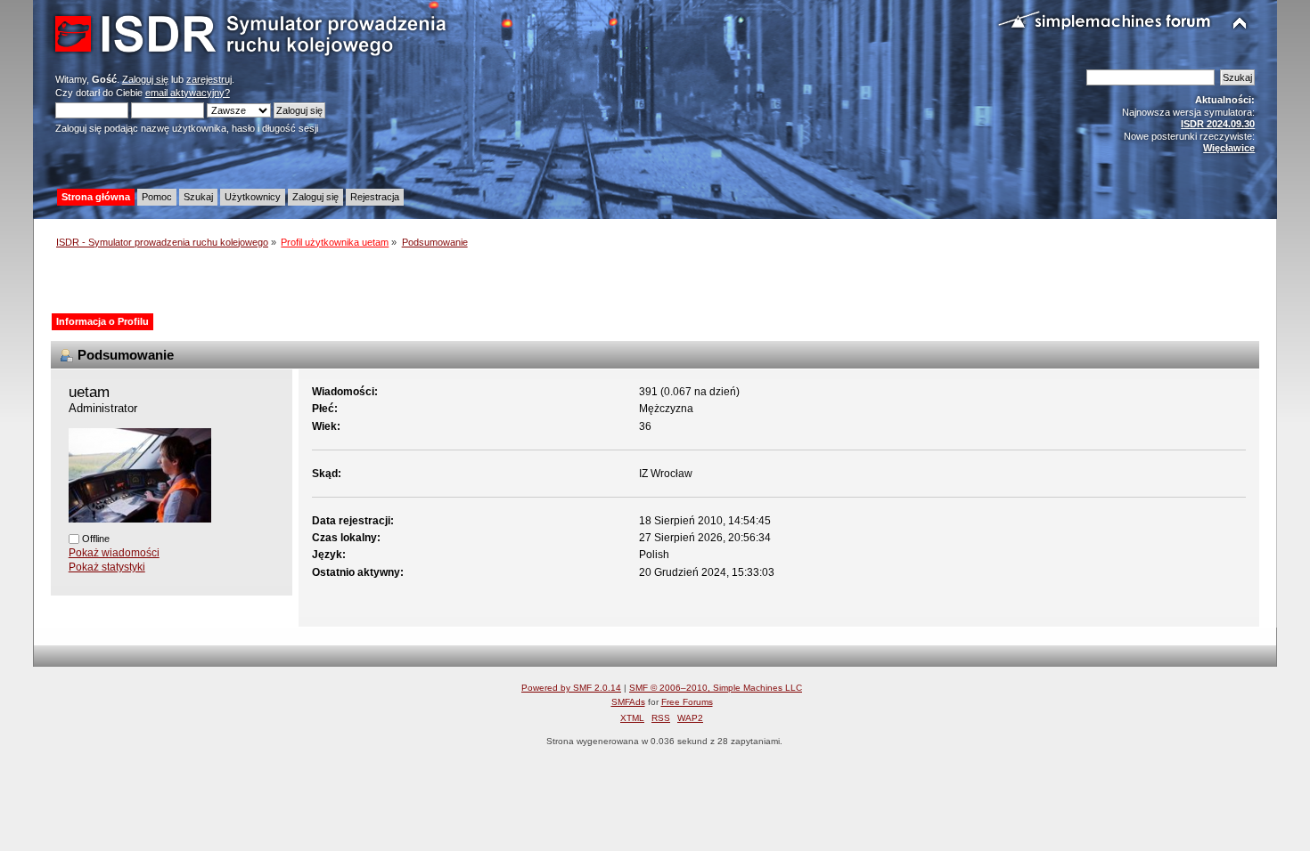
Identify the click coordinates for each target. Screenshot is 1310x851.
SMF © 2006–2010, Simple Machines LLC (715, 688)
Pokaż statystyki (107, 567)
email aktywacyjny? (187, 92)
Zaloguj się (145, 79)
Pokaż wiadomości (114, 553)
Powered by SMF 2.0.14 (571, 688)
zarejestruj (209, 79)
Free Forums (687, 702)
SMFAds (628, 702)
